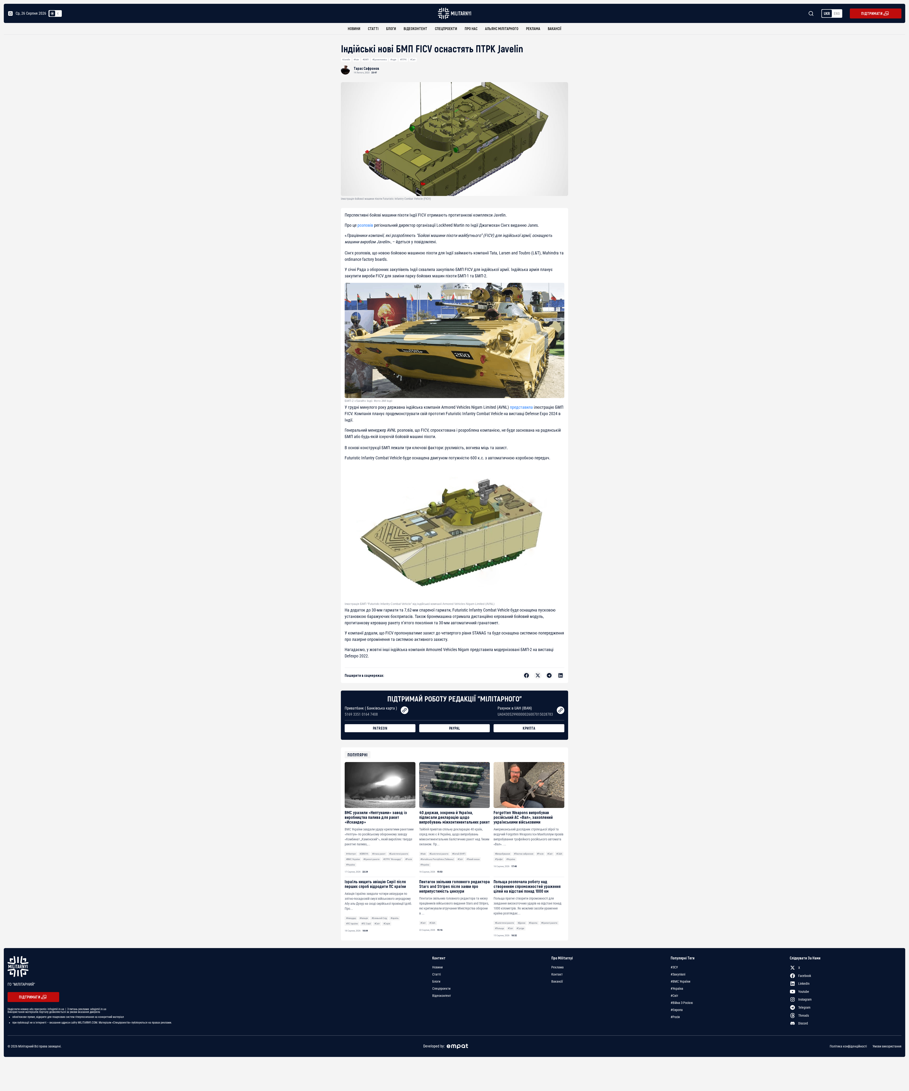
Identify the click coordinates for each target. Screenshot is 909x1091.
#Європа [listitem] (677, 1010)
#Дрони (521, 923)
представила (521, 407)
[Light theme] (52, 13)
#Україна (350, 864)
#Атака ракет (378, 853)
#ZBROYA (364, 853)
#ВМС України (353, 859)
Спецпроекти (446, 28)
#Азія (356, 59)
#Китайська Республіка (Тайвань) (437, 859)
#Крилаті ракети (371, 859)
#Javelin (346, 59)
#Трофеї (499, 859)
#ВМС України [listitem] (680, 981)
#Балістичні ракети (398, 853)
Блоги (391, 28)
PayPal (454, 728)
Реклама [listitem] (557, 967)
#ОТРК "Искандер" (392, 859)
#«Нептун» (351, 853)
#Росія (408, 859)
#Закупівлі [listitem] (678, 974)
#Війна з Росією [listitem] (682, 1003)
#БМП (366, 59)
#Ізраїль (395, 918)
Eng (837, 13)
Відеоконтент (415, 28)
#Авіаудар (351, 918)
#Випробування (502, 853)
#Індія (393, 59)
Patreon (380, 728)
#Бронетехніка (379, 59)
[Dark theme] (58, 13)
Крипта (529, 728)
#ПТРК (403, 59)
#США (559, 853)
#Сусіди (520, 928)
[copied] (404, 710)
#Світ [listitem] (674, 996)
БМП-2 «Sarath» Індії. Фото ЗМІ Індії (368, 401)
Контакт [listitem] (557, 974)
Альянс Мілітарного (501, 28)
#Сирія (386, 923)
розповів (365, 225)
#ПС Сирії (366, 923)
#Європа (533, 923)
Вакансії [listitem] (557, 981)
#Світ (412, 59)
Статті (373, 28)
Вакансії (554, 28)
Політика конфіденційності (848, 1046)
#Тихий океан (473, 859)
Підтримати (871, 13)
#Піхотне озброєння (523, 853)
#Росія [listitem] (675, 1017)
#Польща (499, 928)
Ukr (827, 13)
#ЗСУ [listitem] (674, 967)
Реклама (533, 28)
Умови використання (887, 1046)
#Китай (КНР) (458, 853)
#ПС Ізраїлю (352, 923)
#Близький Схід (379, 918)
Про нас (471, 28)
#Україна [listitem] (677, 988)
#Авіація (364, 918)
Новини (354, 28)
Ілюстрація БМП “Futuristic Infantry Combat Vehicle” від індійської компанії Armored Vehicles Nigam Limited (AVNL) (420, 604)
